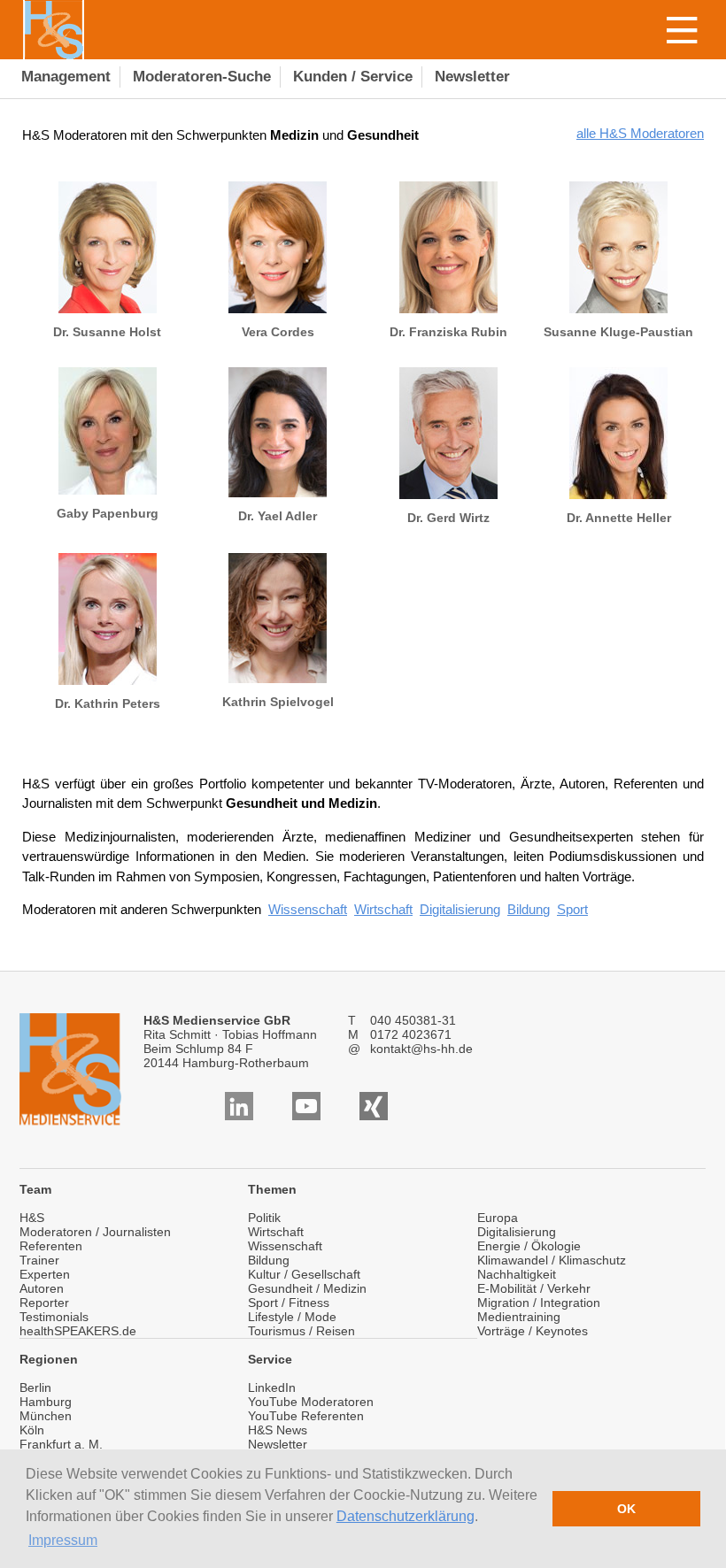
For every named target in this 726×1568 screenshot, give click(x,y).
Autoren (41, 1288)
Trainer (39, 1260)
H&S (31, 1218)
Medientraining (518, 1317)
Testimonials (54, 1317)
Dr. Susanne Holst (107, 332)
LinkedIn (272, 1387)
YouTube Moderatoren (311, 1402)
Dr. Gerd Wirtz (448, 518)
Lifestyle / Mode (292, 1317)
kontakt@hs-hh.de (421, 1048)
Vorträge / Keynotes (532, 1331)
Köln (31, 1430)
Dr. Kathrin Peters (107, 703)
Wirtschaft (383, 909)
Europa (497, 1218)
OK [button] (626, 1509)
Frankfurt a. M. (61, 1444)
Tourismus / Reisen (301, 1331)
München (45, 1416)
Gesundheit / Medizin (307, 1288)
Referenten (50, 1246)
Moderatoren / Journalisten (95, 1232)
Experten (44, 1274)
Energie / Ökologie (529, 1246)
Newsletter (277, 1444)
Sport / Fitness (288, 1302)
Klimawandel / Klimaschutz (551, 1260)
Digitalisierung (460, 909)
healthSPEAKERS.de (77, 1331)
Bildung (528, 909)
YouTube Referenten (306, 1416)
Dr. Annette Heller (619, 518)
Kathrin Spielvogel (278, 702)
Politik (264, 1218)
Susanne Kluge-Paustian (618, 332)
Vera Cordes (278, 332)
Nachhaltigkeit (516, 1274)
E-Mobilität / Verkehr (534, 1288)
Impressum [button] (62, 1540)
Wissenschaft (307, 909)
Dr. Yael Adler (277, 516)
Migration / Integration (538, 1302)
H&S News (277, 1430)
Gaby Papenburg (107, 513)
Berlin (35, 1387)
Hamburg (45, 1402)
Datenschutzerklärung (405, 1516)
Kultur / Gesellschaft (304, 1274)
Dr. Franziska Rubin (448, 332)
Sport (572, 909)
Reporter (44, 1302)
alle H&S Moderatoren (640, 133)
